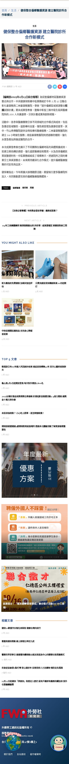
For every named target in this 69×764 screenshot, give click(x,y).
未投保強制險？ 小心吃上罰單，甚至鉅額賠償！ (23, 413)
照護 (32, 188)
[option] (34, 470)
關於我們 (8, 754)
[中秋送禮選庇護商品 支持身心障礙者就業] (18, 312)
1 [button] (32, 495)
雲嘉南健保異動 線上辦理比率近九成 (18, 641)
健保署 (25, 188)
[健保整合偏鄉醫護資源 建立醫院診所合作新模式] (34, 61)
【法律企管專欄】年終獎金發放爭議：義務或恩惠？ (34, 210)
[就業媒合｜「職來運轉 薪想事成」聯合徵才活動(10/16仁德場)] (34, 588)
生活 (13, 10)
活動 (5, 599)
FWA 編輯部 (7, 87)
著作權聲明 (35, 754)
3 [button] (38, 495)
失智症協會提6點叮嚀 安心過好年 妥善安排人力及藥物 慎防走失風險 (32, 667)
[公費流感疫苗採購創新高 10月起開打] (51, 264)
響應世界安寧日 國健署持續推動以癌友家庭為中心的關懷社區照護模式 (33, 654)
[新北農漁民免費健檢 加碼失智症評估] (18, 264)
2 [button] (35, 495)
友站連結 (21, 754)
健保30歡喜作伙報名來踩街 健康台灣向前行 (21, 628)
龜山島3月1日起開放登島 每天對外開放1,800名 (22, 383)
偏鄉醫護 (16, 188)
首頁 (4, 10)
